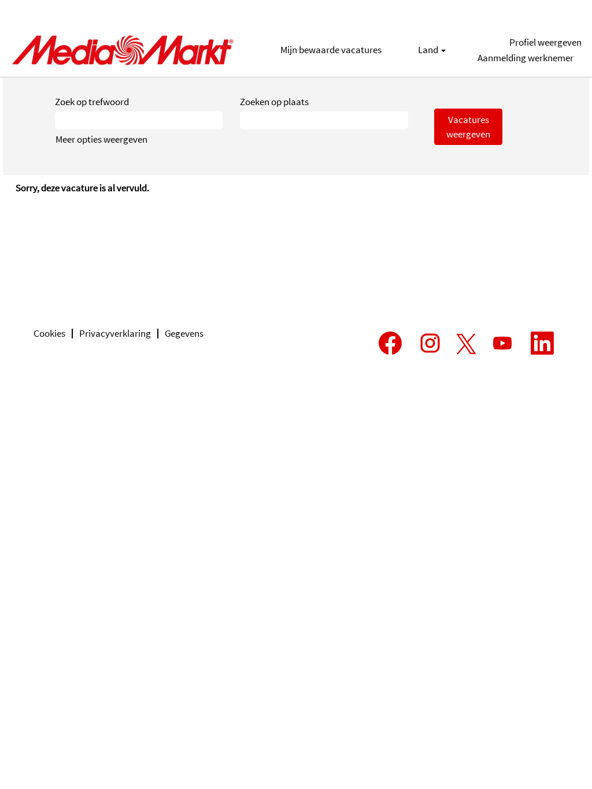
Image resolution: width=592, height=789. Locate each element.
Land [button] (429, 49)
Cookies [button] (49, 333)
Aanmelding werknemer (526, 57)
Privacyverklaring (115, 333)
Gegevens (184, 333)
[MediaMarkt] (122, 50)
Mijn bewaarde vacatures (331, 49)
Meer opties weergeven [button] (101, 139)
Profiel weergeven (545, 42)
